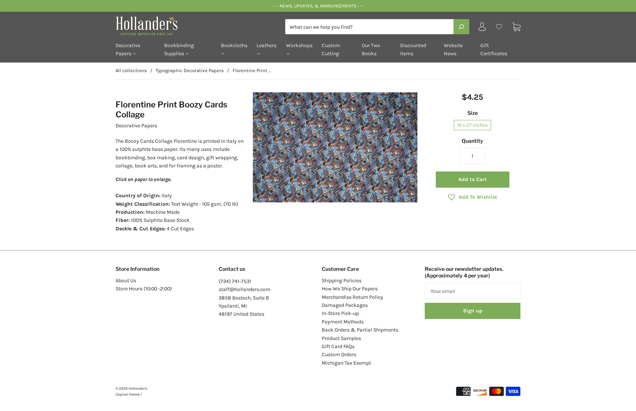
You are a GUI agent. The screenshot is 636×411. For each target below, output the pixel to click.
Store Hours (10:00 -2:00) (144, 289)
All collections (131, 70)
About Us (126, 280)
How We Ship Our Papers (350, 289)
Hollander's (137, 388)
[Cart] (516, 27)
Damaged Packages (345, 305)
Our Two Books (371, 49)
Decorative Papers (128, 49)
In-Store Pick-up (340, 313)
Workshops (299, 45)
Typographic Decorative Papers (190, 70)
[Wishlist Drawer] (499, 27)
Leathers (266, 45)
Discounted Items (413, 49)
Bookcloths (234, 45)
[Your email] (472, 291)
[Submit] (461, 26)
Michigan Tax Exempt (346, 363)
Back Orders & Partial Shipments (360, 330)
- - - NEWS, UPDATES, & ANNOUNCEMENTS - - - (318, 5)
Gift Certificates (493, 49)
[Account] (482, 28)
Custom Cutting (331, 49)
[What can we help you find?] (377, 27)
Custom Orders (339, 354)
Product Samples (341, 338)
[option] (335, 147)
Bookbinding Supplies (179, 49)
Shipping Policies (341, 280)
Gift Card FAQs (338, 346)
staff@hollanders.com (245, 289)
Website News (453, 49)
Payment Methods (343, 322)
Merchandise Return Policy (352, 297)
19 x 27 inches (472, 125)
